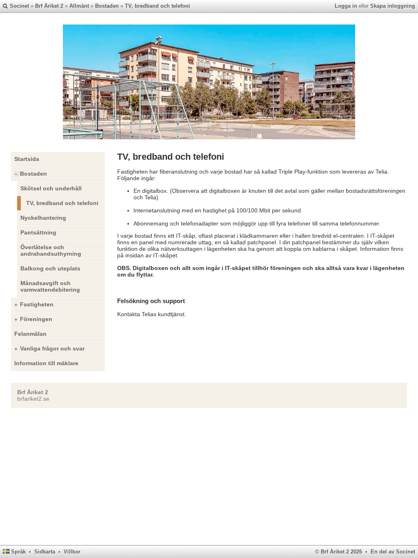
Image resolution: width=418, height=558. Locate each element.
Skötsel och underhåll (51, 188)
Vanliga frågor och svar (52, 348)
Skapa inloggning (392, 6)
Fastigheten (36, 304)
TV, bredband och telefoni (157, 6)
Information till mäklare (46, 363)
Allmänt (79, 6)
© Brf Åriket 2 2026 (338, 552)
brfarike (27, 398)
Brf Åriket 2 (49, 6)
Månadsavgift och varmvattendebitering (50, 286)
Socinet (19, 6)
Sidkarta (44, 552)
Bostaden (107, 6)
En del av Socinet (393, 552)
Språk (18, 552)
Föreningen (36, 319)
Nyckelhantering (43, 217)
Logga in (346, 6)
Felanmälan (30, 333)
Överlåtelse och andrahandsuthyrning (50, 250)
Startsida (26, 159)
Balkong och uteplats (50, 268)
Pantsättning (38, 232)
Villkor (72, 552)
